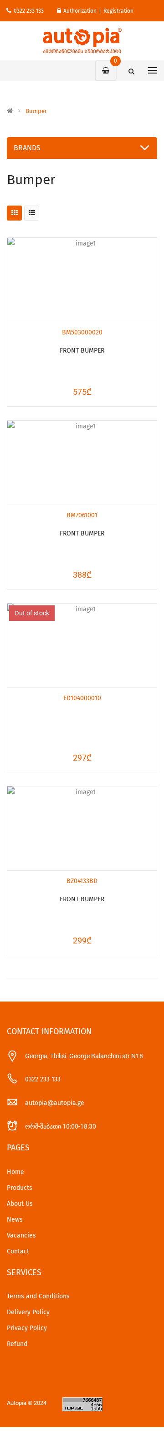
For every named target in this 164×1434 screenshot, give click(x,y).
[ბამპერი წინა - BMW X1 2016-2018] (82, 463)
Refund (17, 1344)
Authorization (80, 11)
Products (19, 1188)
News (15, 1219)
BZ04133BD (82, 881)
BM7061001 (82, 515)
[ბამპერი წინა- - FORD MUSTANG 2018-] (82, 646)
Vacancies (21, 1235)
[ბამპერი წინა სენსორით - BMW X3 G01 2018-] (82, 280)
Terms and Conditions (38, 1296)
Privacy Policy (27, 1328)
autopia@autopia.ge (54, 1103)
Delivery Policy (28, 1312)
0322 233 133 (29, 11)
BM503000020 (82, 332)
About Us (20, 1204)
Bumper (36, 111)
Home (15, 1172)
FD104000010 (82, 698)
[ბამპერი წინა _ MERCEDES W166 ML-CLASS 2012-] (82, 828)
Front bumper (82, 350)
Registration (118, 11)
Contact (18, 1251)
